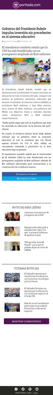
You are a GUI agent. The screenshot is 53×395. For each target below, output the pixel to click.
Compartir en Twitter (27, 178)
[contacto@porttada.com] (37, 389)
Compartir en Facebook (27, 174)
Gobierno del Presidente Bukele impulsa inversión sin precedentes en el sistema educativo (26, 33)
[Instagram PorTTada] (30, 389)
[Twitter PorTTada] (23, 389)
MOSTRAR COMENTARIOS (26, 321)
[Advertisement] (26, 18)
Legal (35, 393)
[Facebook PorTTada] (16, 389)
